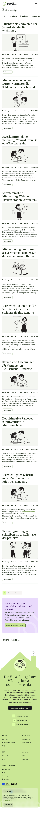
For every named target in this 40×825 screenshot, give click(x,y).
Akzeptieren (8, 805)
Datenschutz (7, 800)
